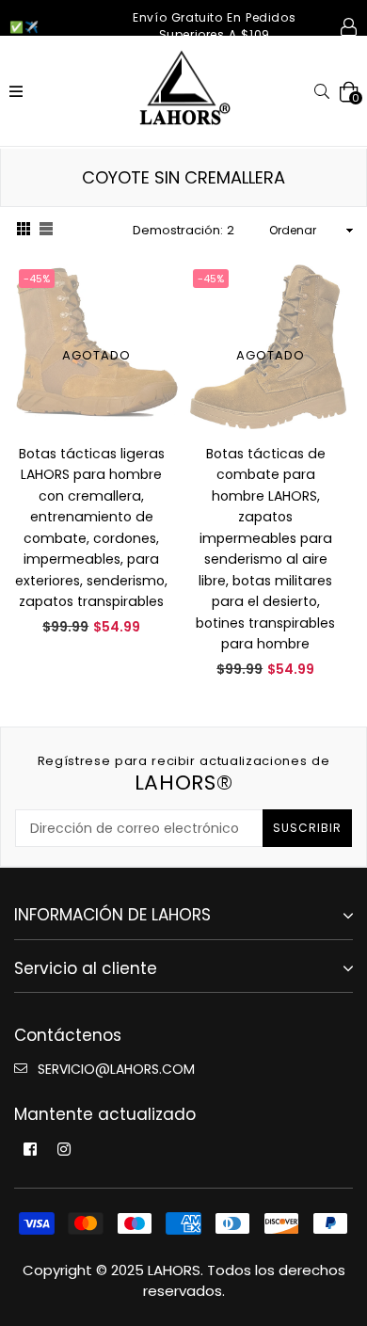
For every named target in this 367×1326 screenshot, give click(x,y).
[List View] (46, 231)
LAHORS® (184, 774)
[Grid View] (23, 231)
